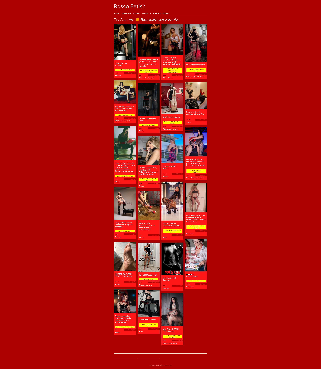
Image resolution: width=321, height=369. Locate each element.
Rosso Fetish (130, 6)
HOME (116, 13)
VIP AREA (136, 13)
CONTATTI (146, 13)
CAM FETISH (126, 13)
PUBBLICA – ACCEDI (161, 13)
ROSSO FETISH (167, 365)
